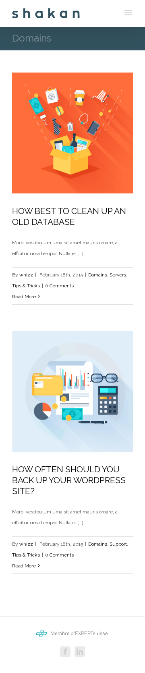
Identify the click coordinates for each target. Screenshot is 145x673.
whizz (26, 275)
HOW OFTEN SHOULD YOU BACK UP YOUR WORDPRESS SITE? (69, 480)
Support (118, 544)
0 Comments (59, 286)
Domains (97, 275)
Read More (24, 296)
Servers (118, 275)
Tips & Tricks (26, 286)
